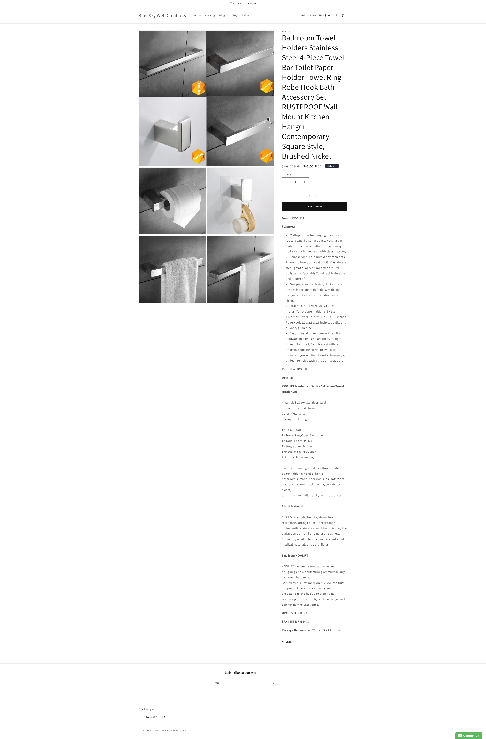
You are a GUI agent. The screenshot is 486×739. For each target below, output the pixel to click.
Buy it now (315, 206)
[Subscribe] (273, 683)
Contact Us (470, 735)
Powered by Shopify (180, 730)
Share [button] (289, 641)
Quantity (286, 174)
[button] (223, 15)
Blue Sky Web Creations (158, 730)
